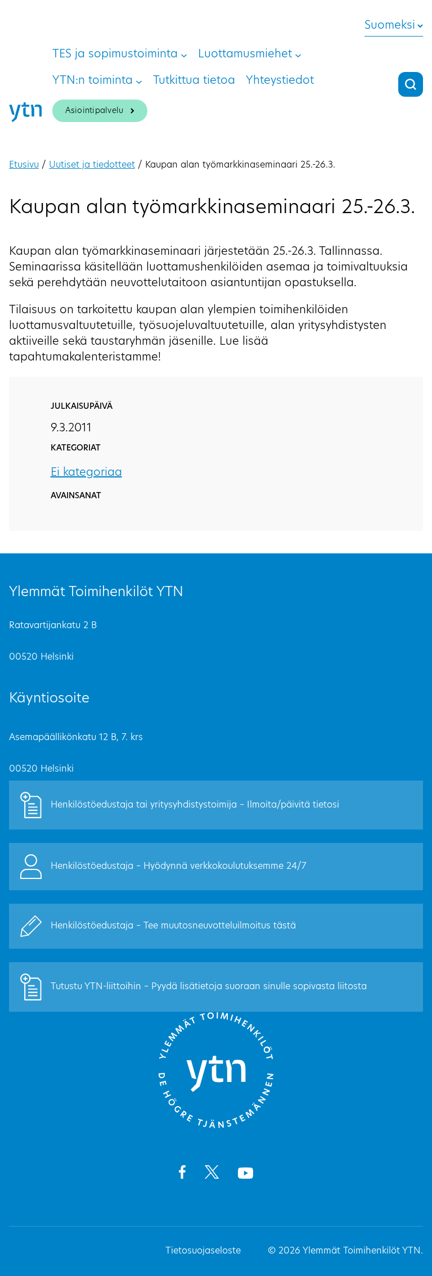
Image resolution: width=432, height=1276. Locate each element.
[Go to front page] (216, 1126)
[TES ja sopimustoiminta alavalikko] (184, 54)
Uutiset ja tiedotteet (92, 165)
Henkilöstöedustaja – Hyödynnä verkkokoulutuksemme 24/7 (179, 866)
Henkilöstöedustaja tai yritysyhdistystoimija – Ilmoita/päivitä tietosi (195, 805)
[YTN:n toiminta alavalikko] (139, 81)
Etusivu (24, 165)
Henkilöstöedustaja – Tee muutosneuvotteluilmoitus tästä (173, 926)
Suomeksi (389, 25)
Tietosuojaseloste (203, 1251)
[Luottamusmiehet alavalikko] (298, 54)
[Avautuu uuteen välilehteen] (182, 1174)
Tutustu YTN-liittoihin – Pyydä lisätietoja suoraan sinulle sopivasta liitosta (209, 986)
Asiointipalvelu (94, 111)
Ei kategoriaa (86, 473)
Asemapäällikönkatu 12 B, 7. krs (76, 737)
